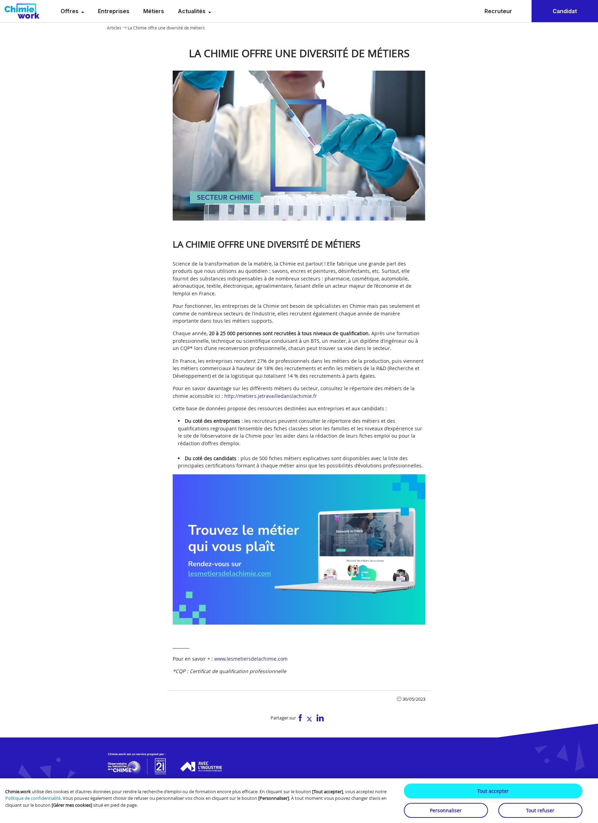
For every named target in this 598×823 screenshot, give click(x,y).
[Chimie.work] (21, 11)
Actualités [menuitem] (192, 11)
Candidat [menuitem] (565, 11)
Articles (114, 27)
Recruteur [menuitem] (498, 11)
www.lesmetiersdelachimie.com (251, 658)
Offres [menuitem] (70, 11)
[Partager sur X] (309, 718)
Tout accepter (493, 791)
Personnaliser (446, 810)
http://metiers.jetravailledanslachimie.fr (270, 396)
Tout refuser (540, 810)
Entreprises (113, 11)
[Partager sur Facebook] (300, 718)
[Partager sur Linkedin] (320, 718)
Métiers (153, 11)
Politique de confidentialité (33, 798)
